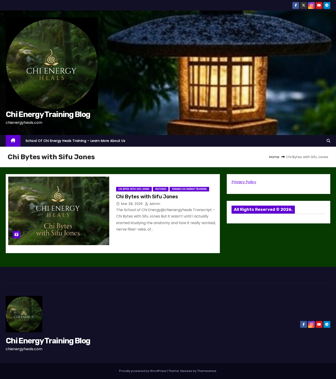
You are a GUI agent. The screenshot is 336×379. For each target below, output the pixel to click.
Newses (186, 371)
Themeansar (206, 371)
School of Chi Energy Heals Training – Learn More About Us (75, 140)
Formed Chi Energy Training (189, 189)
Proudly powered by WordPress (143, 371)
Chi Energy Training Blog (48, 114)
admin (154, 203)
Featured (160, 189)
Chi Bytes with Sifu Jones (133, 189)
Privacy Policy (244, 182)
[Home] (13, 141)
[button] (328, 140)
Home (274, 156)
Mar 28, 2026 (132, 203)
